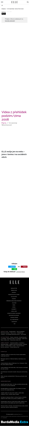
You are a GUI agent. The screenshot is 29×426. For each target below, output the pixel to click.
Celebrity (14, 309)
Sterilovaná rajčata (4, 344)
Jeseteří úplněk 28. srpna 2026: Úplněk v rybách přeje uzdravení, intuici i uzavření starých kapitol (12, 393)
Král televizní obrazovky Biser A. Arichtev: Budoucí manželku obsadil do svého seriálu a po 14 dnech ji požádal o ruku (14, 398)
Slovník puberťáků (20, 331)
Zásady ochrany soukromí (13, 313)
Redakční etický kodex (13, 294)
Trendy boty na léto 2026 (15, 340)
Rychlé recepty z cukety (10, 345)
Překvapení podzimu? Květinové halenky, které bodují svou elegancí (13, 359)
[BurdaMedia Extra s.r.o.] (14, 422)
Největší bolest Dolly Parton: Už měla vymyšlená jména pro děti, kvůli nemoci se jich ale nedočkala (14, 385)
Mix (14, 323)
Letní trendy (23, 334)
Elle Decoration (14, 319)
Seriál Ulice (24, 338)
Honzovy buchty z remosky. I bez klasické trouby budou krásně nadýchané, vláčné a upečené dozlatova (14, 406)
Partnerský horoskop (5, 332)
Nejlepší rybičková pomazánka (15, 344)
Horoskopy (14, 321)
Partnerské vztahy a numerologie (14, 338)
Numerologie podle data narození (13, 334)
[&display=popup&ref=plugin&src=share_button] (3, 14)
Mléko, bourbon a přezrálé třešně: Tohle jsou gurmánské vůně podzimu (14, 377)
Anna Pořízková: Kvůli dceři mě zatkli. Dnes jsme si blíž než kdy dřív (14, 372)
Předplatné (14, 290)
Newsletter (14, 288)
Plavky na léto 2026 (5, 340)
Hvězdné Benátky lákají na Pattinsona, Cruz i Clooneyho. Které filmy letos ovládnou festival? (14, 364)
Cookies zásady (14, 317)
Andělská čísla (20, 332)
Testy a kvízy (13, 332)
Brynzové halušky (20, 345)
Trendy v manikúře (14, 337)
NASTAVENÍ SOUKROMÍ (14, 315)
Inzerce (14, 298)
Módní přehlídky (14, 5)
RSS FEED (14, 302)
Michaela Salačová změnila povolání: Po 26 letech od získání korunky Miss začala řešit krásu (13, 389)
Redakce (4, 11)
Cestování (3, 334)
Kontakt (14, 292)
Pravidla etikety (12, 331)
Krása (13, 307)
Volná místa (14, 296)
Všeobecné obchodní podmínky (13, 300)
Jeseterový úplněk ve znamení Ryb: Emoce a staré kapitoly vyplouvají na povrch (13, 355)
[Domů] (14, 282)
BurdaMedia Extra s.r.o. (18, 414)
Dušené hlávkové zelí (14, 347)
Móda (6, 5)
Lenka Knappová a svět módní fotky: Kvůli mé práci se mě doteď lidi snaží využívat (14, 368)
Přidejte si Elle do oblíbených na (14, 20)
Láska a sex (14, 311)
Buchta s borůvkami (5, 347)
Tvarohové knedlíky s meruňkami (17, 342)
